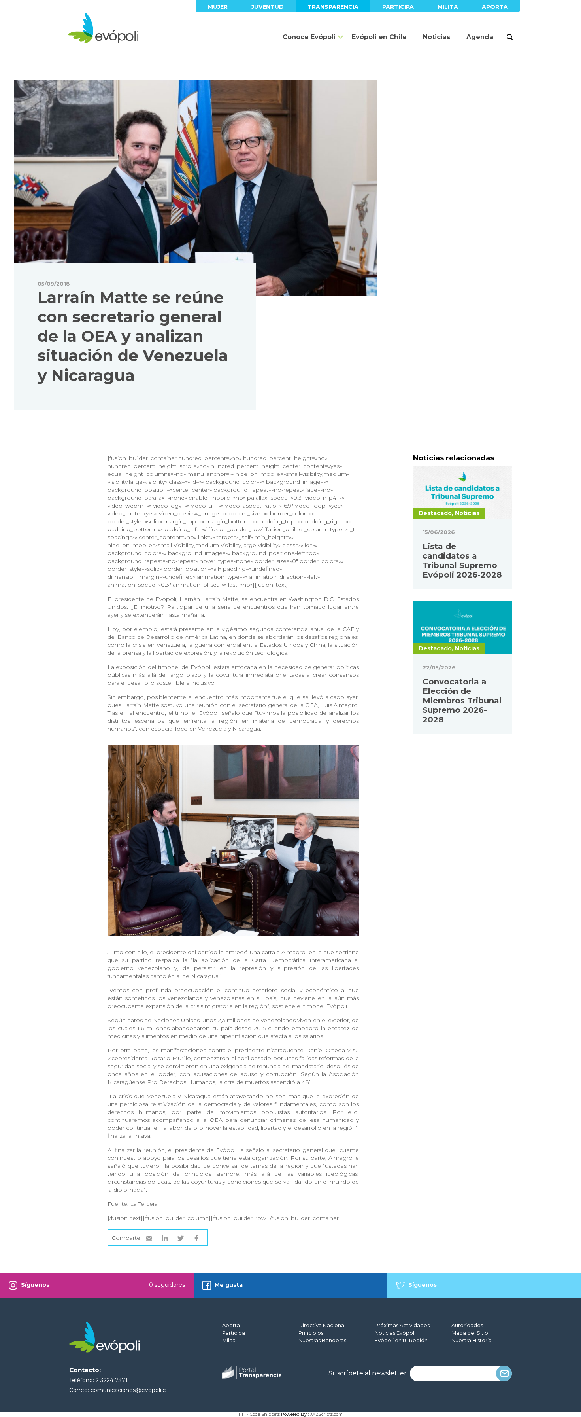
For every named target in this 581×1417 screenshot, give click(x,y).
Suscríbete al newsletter (367, 1373)
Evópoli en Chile (379, 37)
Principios (310, 1333)
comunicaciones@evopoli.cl (129, 1390)
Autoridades (467, 1325)
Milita (448, 6)
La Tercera (143, 1203)
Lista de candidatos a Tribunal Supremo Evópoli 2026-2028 (462, 561)
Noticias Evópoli (395, 1333)
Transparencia (332, 6)
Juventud (267, 6)
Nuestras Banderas (322, 1340)
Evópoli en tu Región (401, 1340)
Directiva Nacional (321, 1325)
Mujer (218, 6)
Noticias (436, 37)
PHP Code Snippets (259, 1414)
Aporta (495, 6)
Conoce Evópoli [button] (309, 37)
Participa (398, 6)
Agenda (479, 37)
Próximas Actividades (402, 1325)
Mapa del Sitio (469, 1333)
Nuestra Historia (471, 1340)
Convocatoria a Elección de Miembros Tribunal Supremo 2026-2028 (462, 700)
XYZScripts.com (326, 1414)
